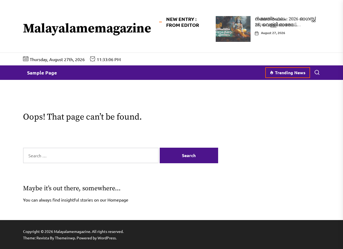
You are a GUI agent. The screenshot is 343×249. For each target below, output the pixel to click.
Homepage (117, 199)
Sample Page (42, 72)
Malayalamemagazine (87, 29)
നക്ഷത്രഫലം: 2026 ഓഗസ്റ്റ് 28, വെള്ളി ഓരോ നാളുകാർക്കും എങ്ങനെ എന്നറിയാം (285, 27)
